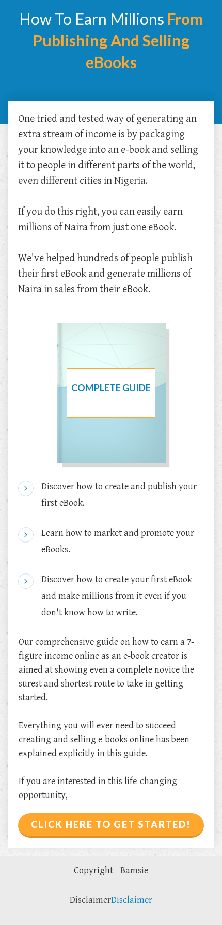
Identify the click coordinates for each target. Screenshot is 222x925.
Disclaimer (90, 900)
